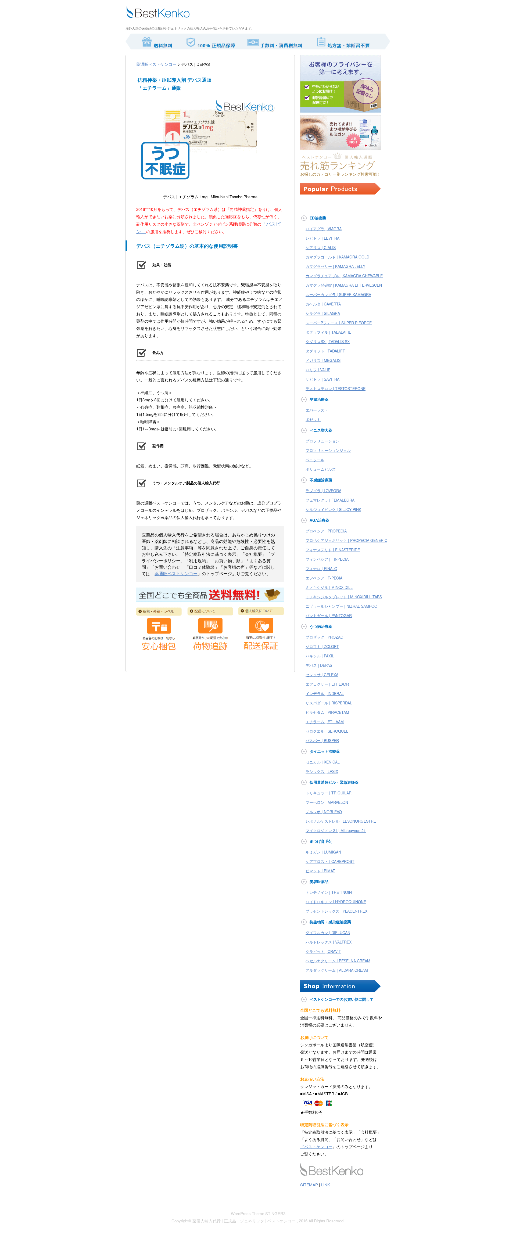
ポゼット (313, 419)
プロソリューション (322, 441)
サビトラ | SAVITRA (322, 379)
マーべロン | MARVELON (327, 802)
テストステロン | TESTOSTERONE (336, 388)
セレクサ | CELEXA (322, 674)
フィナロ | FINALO (321, 568)
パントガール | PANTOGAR (329, 615)
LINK (325, 1184)
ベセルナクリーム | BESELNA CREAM (338, 960)
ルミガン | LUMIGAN (323, 852)
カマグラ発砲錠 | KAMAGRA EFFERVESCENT (345, 285)
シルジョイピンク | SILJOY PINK (333, 509)
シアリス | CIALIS (321, 247)
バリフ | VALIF (318, 369)
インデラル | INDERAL (325, 693)
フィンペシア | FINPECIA (327, 559)
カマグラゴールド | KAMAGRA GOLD (337, 257)
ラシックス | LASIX (322, 771)
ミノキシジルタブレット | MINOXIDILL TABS (344, 596)
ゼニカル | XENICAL (323, 762)
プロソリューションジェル (328, 450)
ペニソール (315, 459)
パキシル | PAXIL (320, 655)
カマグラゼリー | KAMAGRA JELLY (335, 266)
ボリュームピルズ (321, 469)
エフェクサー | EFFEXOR (327, 684)
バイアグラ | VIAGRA (324, 228)
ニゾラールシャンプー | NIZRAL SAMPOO (341, 606)
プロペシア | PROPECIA (326, 531)
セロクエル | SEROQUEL (327, 731)
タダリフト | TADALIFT (325, 351)
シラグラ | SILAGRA (323, 313)
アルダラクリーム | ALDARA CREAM (337, 970)
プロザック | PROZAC (324, 637)
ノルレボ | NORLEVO (324, 811)
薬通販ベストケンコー (156, 64)
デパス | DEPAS (319, 665)
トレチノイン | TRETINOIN (329, 892)
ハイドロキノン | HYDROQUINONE (336, 901)
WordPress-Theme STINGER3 (258, 1213)
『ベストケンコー (316, 1146)
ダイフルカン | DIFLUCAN (328, 932)
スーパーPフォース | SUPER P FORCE (339, 322)
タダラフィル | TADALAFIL (328, 332)
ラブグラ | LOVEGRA (323, 490)
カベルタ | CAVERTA (323, 304)
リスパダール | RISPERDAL (329, 702)
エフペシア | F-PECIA (324, 578)
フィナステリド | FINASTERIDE (333, 549)
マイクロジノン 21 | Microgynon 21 (336, 830)
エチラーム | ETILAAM (325, 721)
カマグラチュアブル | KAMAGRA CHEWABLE (344, 275)
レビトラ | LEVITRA (322, 238)
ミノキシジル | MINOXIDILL (329, 587)
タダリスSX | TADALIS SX (328, 341)
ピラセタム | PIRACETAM (327, 712)
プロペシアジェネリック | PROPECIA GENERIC (346, 540)
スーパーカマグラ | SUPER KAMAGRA (338, 294)
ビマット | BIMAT (320, 870)
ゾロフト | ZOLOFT (322, 646)
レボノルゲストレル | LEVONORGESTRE (341, 821)
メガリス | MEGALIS (323, 360)
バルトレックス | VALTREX (329, 942)
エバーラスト (317, 410)
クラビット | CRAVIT (323, 951)
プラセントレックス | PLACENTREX (336, 911)
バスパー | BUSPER (322, 740)
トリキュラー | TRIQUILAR (329, 792)
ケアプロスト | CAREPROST (330, 861)
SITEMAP (309, 1184)
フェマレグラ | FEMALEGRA (330, 500)
